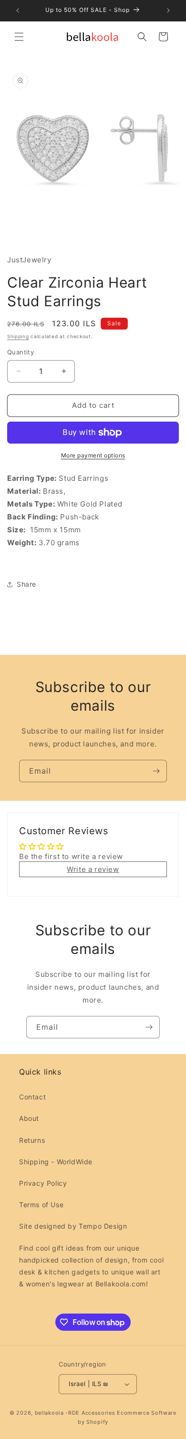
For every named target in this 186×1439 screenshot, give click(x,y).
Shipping (18, 336)
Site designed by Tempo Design (73, 1226)
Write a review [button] (93, 869)
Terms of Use (41, 1205)
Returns (32, 1140)
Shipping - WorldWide (56, 1162)
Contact (32, 1097)
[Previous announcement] (17, 10)
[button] (19, 36)
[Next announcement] (168, 10)
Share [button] (26, 584)
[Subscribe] (155, 771)
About (29, 1118)
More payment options (93, 455)
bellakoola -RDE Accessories (75, 1412)
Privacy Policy (43, 1183)
